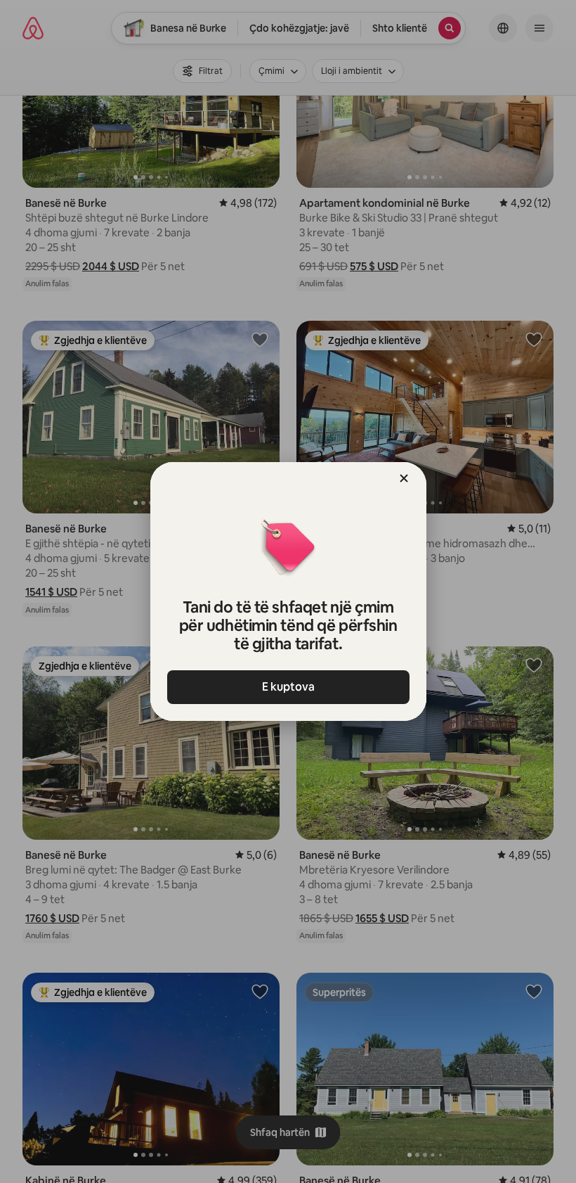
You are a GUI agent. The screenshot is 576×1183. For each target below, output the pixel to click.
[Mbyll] (404, 478)
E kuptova (288, 686)
